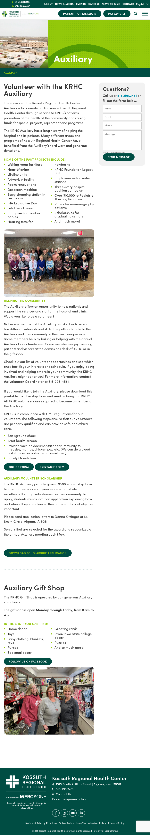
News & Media (64, 4)
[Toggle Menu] (145, 14)
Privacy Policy (116, 823)
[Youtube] (72, 813)
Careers (94, 4)
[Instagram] (64, 813)
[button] (135, 14)
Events (81, 4)
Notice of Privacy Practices (41, 823)
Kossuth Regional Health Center (89, 777)
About (48, 4)
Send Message (119, 157)
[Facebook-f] (55, 813)
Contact (128, 4)
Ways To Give (111, 4)
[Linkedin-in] (81, 813)
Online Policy (66, 823)
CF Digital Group (110, 830)
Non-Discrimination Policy (91, 823)
